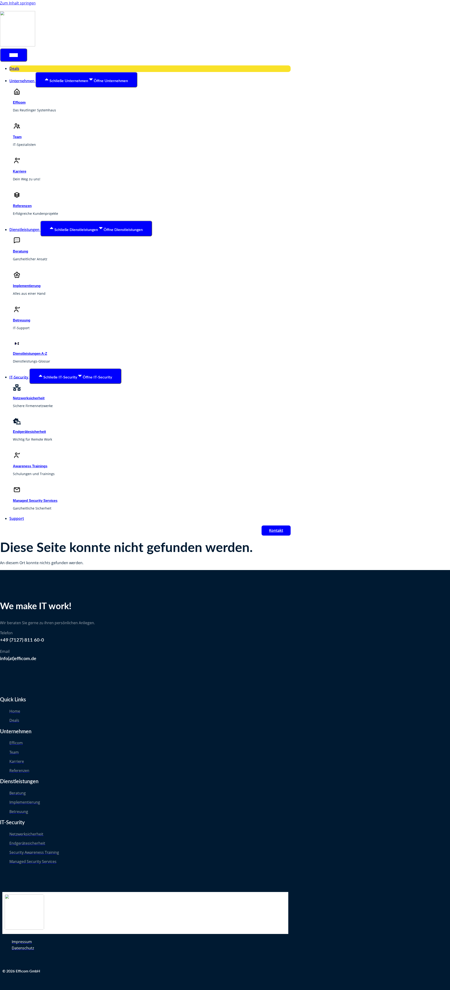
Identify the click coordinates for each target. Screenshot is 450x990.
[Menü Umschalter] (13, 55)
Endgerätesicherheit (29, 432)
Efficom (19, 102)
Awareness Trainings (30, 466)
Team (17, 137)
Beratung (20, 251)
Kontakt (276, 530)
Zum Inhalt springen (18, 3)
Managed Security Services (35, 501)
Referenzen (22, 206)
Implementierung (27, 286)
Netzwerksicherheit (29, 398)
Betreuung (21, 320)
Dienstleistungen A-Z (30, 353)
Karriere (19, 171)
